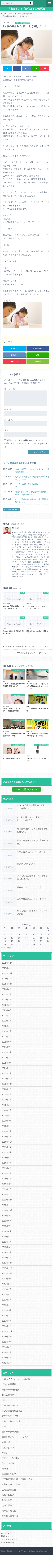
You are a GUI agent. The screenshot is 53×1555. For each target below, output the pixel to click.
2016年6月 (7, 1357)
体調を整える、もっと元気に (15, 1437)
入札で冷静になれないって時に (31, 899)
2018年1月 (7, 1257)
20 (19, 941)
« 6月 (3, 947)
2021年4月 (7, 1057)
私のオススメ (8, 1495)
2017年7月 (7, 1289)
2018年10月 (7, 1210)
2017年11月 (7, 1268)
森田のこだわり (9, 1474)
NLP (4, 1400)
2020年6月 (7, 1105)
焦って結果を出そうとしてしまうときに (32, 912)
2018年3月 (7, 1247)
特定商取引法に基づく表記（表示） (18, 1479)
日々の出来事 (8, 1463)
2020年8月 (7, 1094)
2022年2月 (7, 1031)
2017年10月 (7, 1273)
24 (48, 941)
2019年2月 (7, 1189)
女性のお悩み (8, 1447)
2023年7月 (7, 994)
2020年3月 (7, 1120)
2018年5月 (7, 1236)
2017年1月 (7, 1321)
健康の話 (6, 1442)
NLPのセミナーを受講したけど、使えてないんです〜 (27, 646)
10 (48, 934)
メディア (6, 1426)
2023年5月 (7, 1005)
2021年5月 (7, 1052)
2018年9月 (7, 1215)
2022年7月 (7, 1015)
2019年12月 (7, 1136)
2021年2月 (7, 1068)
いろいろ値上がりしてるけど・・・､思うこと (29, 818)
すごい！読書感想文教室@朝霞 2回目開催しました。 (31, 500)
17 (48, 937)
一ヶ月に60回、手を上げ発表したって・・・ (29, 485)
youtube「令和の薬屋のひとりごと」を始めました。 (32, 806)
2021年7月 (7, 1047)
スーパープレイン (10, 1405)
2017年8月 (7, 1284)
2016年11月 (7, 1331)
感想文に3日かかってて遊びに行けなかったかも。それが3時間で (31, 493)
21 (26, 941)
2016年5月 (7, 1363)
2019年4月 (7, 1178)
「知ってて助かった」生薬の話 (16, 1379)
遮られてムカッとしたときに (30, 887)
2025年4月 (7, 968)
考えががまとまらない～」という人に (32, 653)
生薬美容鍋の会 (9, 1489)
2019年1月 (7, 1194)
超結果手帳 (7, 1505)
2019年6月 (7, 1168)
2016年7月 (7, 1352)
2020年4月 (7, 1115)
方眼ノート (7, 1453)
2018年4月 (7, 1242)
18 (4, 941)
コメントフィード (9, 1539)
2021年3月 (7, 1063)
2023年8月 (7, 989)
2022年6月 (7, 1020)
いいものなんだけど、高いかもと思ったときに (32, 877)
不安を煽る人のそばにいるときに (32, 852)
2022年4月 (7, 1026)
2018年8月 (7, 1220)
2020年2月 (7, 1126)
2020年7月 (7, 1099)
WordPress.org (8, 1542)
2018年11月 (7, 1205)
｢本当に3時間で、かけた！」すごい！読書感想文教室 (32, 470)
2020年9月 (7, 1089)
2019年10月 (7, 1147)
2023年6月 (7, 999)
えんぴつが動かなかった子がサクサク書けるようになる (32, 477)
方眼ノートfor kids (10, 1458)
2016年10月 (7, 1336)
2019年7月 (7, 1163)
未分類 (5, 1468)
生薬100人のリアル (11, 1484)
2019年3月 (7, 1184)
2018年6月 (7, 1231)
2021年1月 (7, 1073)
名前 (7, 409)
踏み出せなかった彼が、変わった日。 (32, 842)
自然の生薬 (7, 1500)
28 (26, 944)
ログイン (5, 1533)
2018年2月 (7, 1252)
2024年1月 (7, 978)
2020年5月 (7, 1110)
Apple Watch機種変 (10, 1389)
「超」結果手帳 (9, 1384)
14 (26, 937)
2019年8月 (7, 1157)
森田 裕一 (16, 528)
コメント (9, 389)
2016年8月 (7, 1347)
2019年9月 (7, 1152)
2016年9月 (7, 1342)
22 (34, 941)
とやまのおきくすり (11, 1421)
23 (41, 941)
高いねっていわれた (26, 864)
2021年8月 (7, 1041)
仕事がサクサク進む (11, 1431)
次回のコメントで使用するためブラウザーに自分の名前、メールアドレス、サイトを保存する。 (25, 443)
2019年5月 (7, 1173)
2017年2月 (7, 1315)
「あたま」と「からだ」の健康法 (26, 8)
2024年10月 (7, 973)
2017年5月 (7, 1299)
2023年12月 (7, 984)
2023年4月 (7, 1010)
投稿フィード (7, 1536)
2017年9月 (7, 1278)
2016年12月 (7, 1326)
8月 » (9, 947)
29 (34, 944)
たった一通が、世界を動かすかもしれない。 (32, 830)
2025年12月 (7, 963)
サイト (7, 430)
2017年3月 (7, 1310)
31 (48, 944)
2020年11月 (7, 1078)
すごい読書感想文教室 (14, 463)
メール (8, 419)
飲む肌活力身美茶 (10, 1516)
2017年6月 (7, 1294)
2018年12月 (7, 1199)
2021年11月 (7, 1036)
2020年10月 (7, 1084)
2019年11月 (7, 1142)
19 (12, 941)
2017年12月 (7, 1263)
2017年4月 (7, 1305)
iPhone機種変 (8, 1395)
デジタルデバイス (10, 1416)
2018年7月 (7, 1226)
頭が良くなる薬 (9, 1510)
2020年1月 (7, 1131)
